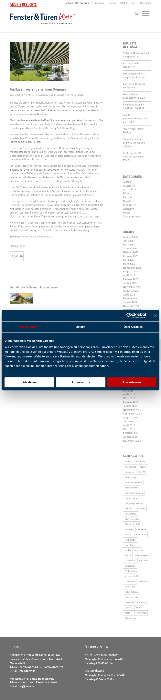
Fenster (127, 197)
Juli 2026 (128, 241)
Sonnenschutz (57, 95)
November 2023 (132, 267)
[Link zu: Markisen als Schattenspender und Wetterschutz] (26, 298)
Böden (126, 193)
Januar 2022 (130, 302)
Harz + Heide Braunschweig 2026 (134, 96)
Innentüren (129, 205)
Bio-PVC (142, 472)
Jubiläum (128, 208)
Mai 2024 (128, 260)
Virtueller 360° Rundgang (77, 3)
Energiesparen (132, 498)
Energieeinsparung (134, 493)
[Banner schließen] (155, 315)
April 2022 (129, 294)
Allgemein (33, 95)
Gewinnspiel (130, 513)
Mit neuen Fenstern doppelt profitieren (134, 75)
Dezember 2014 (132, 440)
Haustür (128, 534)
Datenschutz (145, 3)
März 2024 (129, 263)
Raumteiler (130, 560)
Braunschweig (131, 477)
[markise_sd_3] (56, 61)
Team (127, 612)
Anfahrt (123, 3)
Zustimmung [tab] (28, 326)
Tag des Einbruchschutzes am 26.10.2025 (135, 119)
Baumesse (130, 472)
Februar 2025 (130, 256)
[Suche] (136, 13)
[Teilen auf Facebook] (12, 256)
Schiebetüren (131, 571)
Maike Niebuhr (77, 95)
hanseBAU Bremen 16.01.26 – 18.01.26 (134, 106)
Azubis (143, 466)
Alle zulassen (132, 382)
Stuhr (138, 607)
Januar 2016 (130, 406)
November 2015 (132, 410)
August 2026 (130, 237)
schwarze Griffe (132, 576)
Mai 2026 (128, 244)
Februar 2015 (130, 433)
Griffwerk (129, 529)
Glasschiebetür (132, 519)
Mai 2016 (128, 390)
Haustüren (129, 201)
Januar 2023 (130, 283)
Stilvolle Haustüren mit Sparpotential (136, 55)
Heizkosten (130, 539)
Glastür (128, 524)
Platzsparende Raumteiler (131, 65)
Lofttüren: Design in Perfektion (134, 86)
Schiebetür (130, 566)
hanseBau (142, 529)
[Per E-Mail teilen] (21, 256)
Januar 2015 (130, 436)
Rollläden (143, 560)
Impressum (98, 3)
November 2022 (132, 287)
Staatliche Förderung (135, 602)
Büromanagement (133, 482)
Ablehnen (29, 382)
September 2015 (132, 413)
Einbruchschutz (132, 487)
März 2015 (129, 429)
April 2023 (129, 275)
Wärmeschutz (131, 618)
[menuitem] (77, 3)
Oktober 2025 (130, 252)
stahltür (128, 607)
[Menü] (145, 13)
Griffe (138, 524)
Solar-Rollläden (132, 592)
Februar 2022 (130, 298)
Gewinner (140, 508)
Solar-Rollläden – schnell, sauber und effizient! (134, 143)
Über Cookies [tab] (133, 326)
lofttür (128, 550)
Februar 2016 (130, 402)
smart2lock (130, 586)
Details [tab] (80, 326)
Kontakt (112, 3)
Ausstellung (44, 95)
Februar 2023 (130, 279)
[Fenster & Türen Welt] (45, 18)
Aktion (127, 182)
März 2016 (129, 398)
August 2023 (130, 271)
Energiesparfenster (134, 503)
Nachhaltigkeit (142, 555)
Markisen (30, 236)
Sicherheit (143, 581)
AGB (133, 3)
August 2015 (130, 417)
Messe (126, 212)
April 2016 (129, 394)
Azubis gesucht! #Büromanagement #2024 (134, 157)
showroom (130, 581)
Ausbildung (140, 461)
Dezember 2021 (132, 306)
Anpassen (78, 382)
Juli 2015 (128, 421)
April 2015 (129, 425)
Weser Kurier (140, 612)
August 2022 (130, 290)
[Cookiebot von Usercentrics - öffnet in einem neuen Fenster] (129, 315)
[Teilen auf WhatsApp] (17, 256)
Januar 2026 (130, 248)
